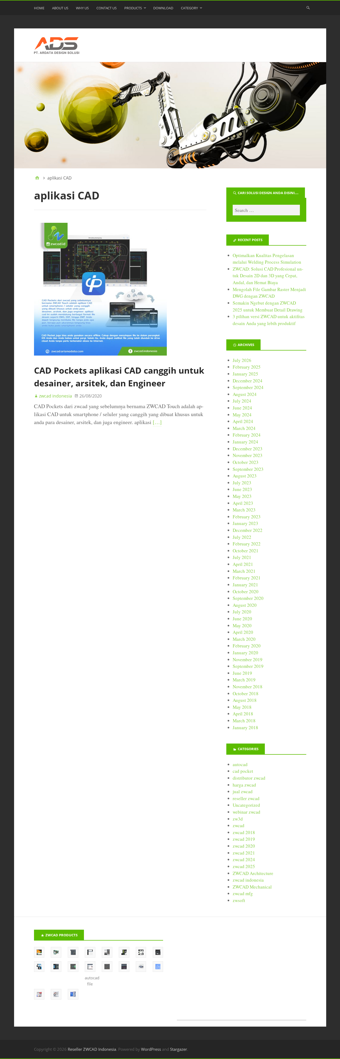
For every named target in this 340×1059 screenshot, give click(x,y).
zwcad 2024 (244, 859)
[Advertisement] (241, 975)
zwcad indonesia (248, 880)
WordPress (151, 1049)
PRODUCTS (133, 8)
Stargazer (178, 1049)
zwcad (238, 825)
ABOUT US (60, 8)
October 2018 (245, 693)
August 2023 (245, 476)
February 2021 (247, 578)
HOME (39, 8)
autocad (240, 764)
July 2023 (242, 483)
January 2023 (245, 523)
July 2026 (242, 360)
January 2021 (245, 585)
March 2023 (244, 510)
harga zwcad (244, 785)
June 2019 (242, 673)
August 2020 (245, 605)
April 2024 (243, 421)
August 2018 (245, 700)
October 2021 (245, 551)
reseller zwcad (246, 798)
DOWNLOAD (163, 8)
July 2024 (242, 401)
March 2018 (244, 721)
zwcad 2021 (244, 853)
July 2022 (242, 537)
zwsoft (239, 900)
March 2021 (244, 571)
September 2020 (248, 598)
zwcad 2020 (244, 846)
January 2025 (245, 374)
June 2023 (242, 489)
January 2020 (245, 653)
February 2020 (247, 646)
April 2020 (243, 632)
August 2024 (245, 394)
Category (189, 8)
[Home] (37, 178)
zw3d (238, 819)
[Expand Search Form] (308, 7)
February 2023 (247, 517)
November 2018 (247, 687)
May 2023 (242, 496)
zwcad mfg (243, 893)
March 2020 (244, 639)
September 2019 (248, 666)
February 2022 (247, 544)
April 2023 (243, 503)
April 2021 (243, 564)
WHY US (82, 8)
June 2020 (242, 619)
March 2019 (244, 680)
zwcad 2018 (244, 832)
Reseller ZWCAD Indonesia (92, 1049)
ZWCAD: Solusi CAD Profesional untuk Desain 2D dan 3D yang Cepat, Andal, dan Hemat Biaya (268, 275)
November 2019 (247, 659)
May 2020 (242, 625)
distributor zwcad (249, 778)
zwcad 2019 (244, 839)
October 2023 (245, 462)
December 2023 (247, 449)
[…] (157, 422)
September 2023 (248, 469)
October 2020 (245, 591)
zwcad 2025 (244, 866)
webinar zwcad (246, 812)
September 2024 (248, 387)
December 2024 (247, 381)
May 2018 (242, 707)
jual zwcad (243, 791)
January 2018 (245, 727)
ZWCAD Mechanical (252, 887)
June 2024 (242, 408)
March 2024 (244, 428)
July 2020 (242, 612)
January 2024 (245, 442)
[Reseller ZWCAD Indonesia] (170, 115)
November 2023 (247, 455)
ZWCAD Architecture (253, 873)
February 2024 (247, 435)
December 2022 (247, 530)
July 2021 (242, 557)
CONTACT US (106, 8)
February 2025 (247, 367)
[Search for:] (266, 210)
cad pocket (243, 771)
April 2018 (243, 714)
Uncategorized (246, 805)
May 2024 (242, 415)
